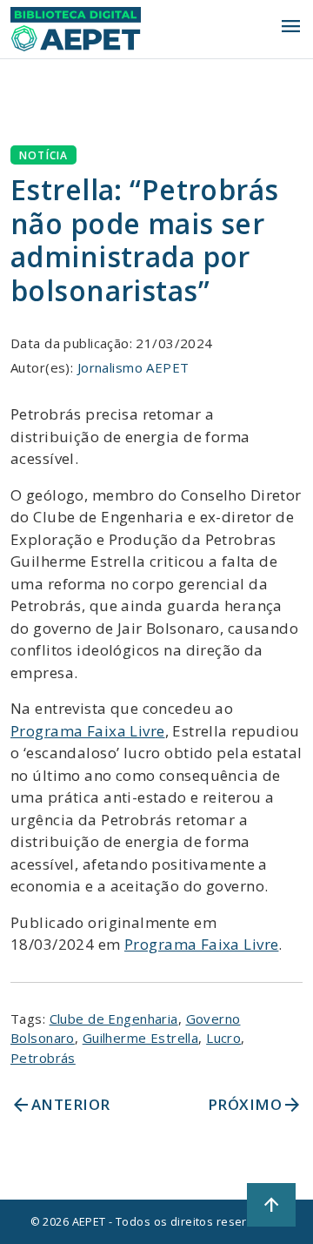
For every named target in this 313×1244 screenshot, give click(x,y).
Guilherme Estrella (141, 1037)
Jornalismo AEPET (133, 367)
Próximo (255, 1104)
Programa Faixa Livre (87, 731)
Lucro (223, 1037)
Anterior (60, 1104)
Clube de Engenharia (114, 1018)
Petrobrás (43, 1057)
